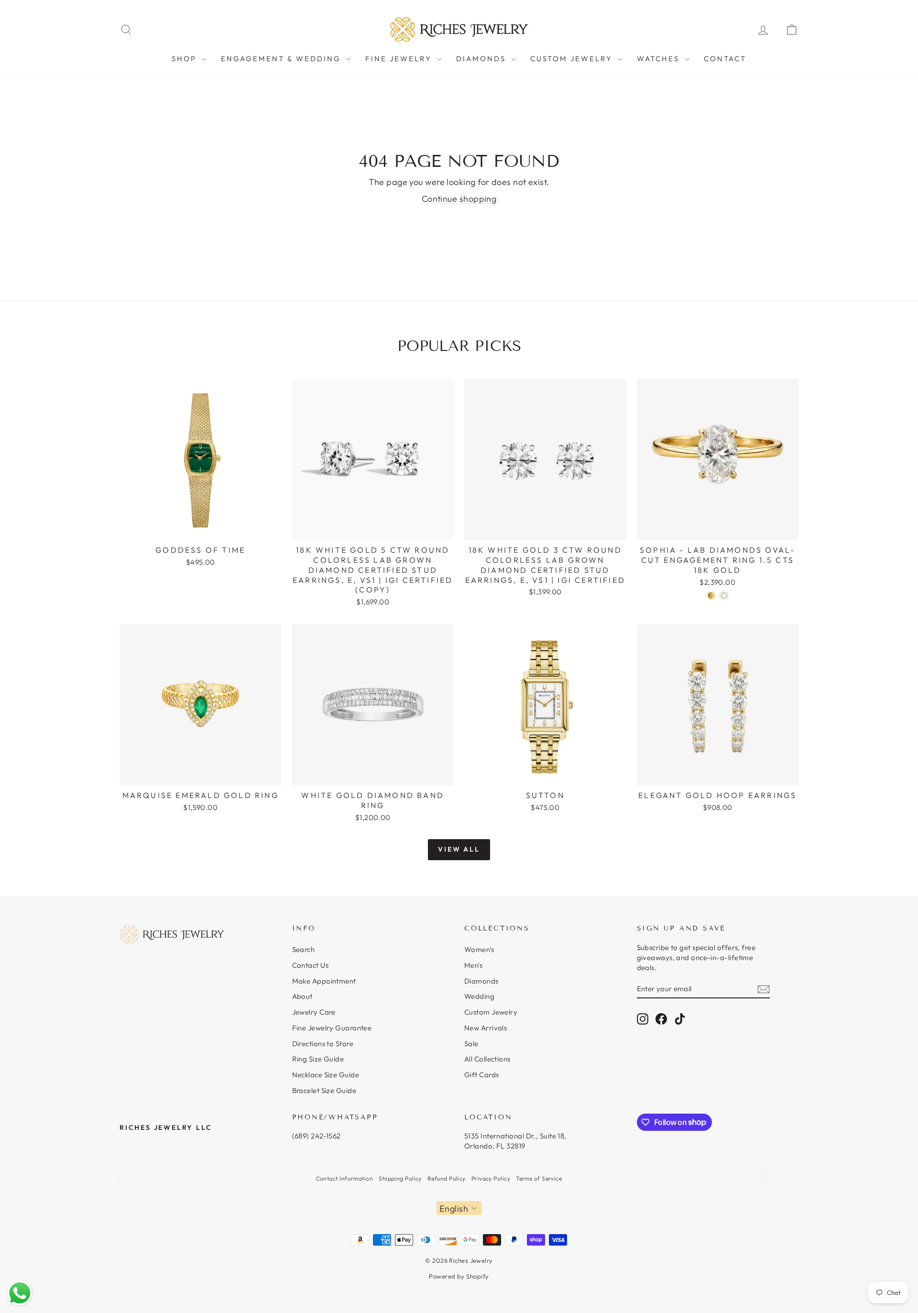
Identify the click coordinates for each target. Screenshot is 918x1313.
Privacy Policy (490, 1178)
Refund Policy (446, 1178)
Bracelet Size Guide (324, 1090)
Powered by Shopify (459, 1276)
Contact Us (310, 965)
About (302, 996)
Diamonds (482, 58)
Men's (473, 965)
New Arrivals (485, 1027)
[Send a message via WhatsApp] (20, 1293)
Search (303, 949)
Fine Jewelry (400, 58)
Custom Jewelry (572, 58)
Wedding (479, 996)
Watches (659, 58)
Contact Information (344, 1178)
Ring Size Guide (318, 1058)
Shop (185, 58)
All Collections (487, 1058)
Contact (725, 58)
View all (459, 849)
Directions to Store (323, 1043)
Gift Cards (481, 1074)
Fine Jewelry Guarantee (332, 1027)
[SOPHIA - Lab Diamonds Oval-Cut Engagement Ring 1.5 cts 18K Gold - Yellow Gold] (711, 595)
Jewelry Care (314, 1012)
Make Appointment (324, 980)
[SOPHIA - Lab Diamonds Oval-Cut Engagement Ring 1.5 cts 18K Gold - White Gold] (724, 595)
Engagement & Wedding (282, 58)
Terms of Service (539, 1178)
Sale (471, 1043)
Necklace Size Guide (326, 1074)
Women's (479, 949)
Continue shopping (459, 198)
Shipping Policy (400, 1178)
